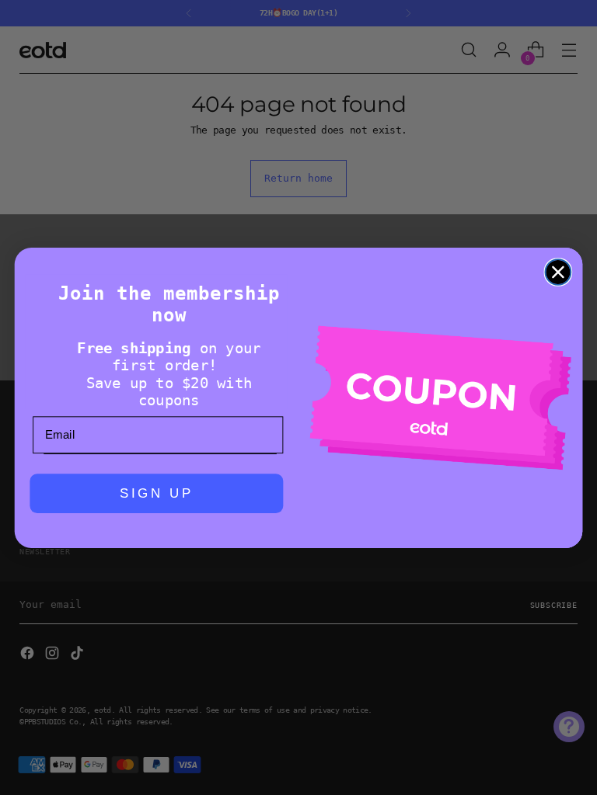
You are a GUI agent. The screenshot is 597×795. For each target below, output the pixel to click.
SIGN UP (157, 493)
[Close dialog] (558, 272)
